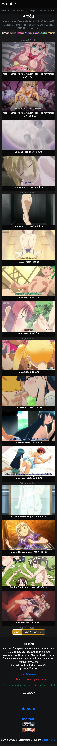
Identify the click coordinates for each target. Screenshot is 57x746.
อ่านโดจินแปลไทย (47, 10)
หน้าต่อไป (38, 632)
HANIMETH (28, 719)
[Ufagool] (5, 33)
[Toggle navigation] (53, 4)
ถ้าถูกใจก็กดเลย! (28, 674)
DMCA (53, 739)
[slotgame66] (51, 33)
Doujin (32, 10)
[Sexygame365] (21, 33)
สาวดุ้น (28, 16)
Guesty (45, 739)
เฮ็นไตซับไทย (28, 709)
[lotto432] (44, 33)
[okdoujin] (28, 724)
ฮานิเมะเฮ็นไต (9, 4)
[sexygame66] (36, 33)
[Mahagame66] (28, 33)
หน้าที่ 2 (27, 632)
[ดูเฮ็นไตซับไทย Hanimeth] (28, 730)
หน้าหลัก (5, 10)
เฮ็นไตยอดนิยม (19, 10)
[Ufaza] (13, 33)
